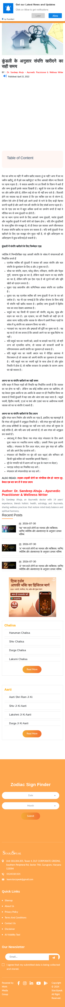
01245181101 (14, 874)
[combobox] (30, 795)
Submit (30, 816)
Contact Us (10, 923)
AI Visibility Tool (12, 935)
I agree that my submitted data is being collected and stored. (33, 967)
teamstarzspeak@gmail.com (20, 879)
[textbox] (30, 795)
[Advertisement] (32, 111)
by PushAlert (9, 19)
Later (38, 15)
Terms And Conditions (15, 918)
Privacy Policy (11, 912)
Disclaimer (10, 929)
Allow (55, 15)
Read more (32, 669)
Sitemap (9, 901)
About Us (9, 906)
